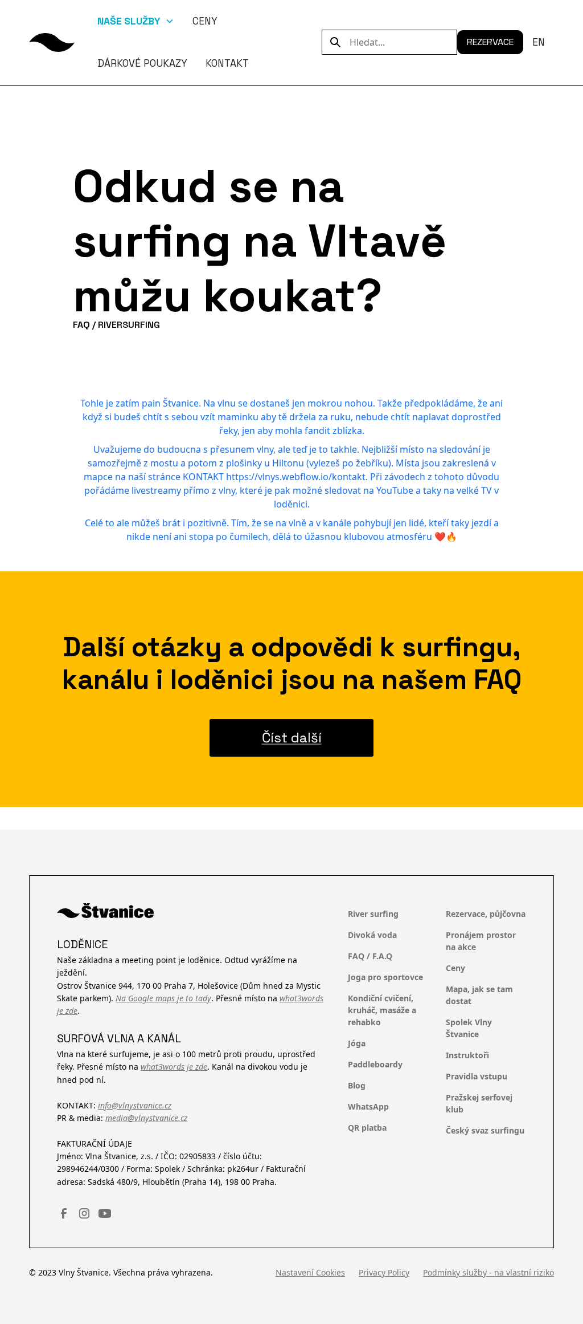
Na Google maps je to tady (163, 998)
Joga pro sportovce (385, 977)
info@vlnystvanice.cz (134, 1105)
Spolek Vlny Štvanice (469, 1028)
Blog (357, 1085)
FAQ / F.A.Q (370, 956)
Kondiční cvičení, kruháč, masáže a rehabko (382, 1010)
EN (538, 42)
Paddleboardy (375, 1064)
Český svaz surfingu (485, 1130)
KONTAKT (227, 63)
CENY (204, 21)
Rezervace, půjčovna (485, 913)
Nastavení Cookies (310, 1272)
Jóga (357, 1043)
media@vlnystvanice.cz (146, 1117)
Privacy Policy (384, 1272)
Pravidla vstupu (476, 1076)
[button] (135, 21)
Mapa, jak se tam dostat (479, 995)
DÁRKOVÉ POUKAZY (142, 63)
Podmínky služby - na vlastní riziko (488, 1272)
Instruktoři (467, 1055)
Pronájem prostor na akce (481, 940)
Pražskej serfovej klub (479, 1103)
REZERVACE (490, 42)
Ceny (455, 967)
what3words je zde (174, 1066)
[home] (52, 42)
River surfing (373, 913)
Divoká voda (372, 934)
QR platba (367, 1127)
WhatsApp (368, 1106)
